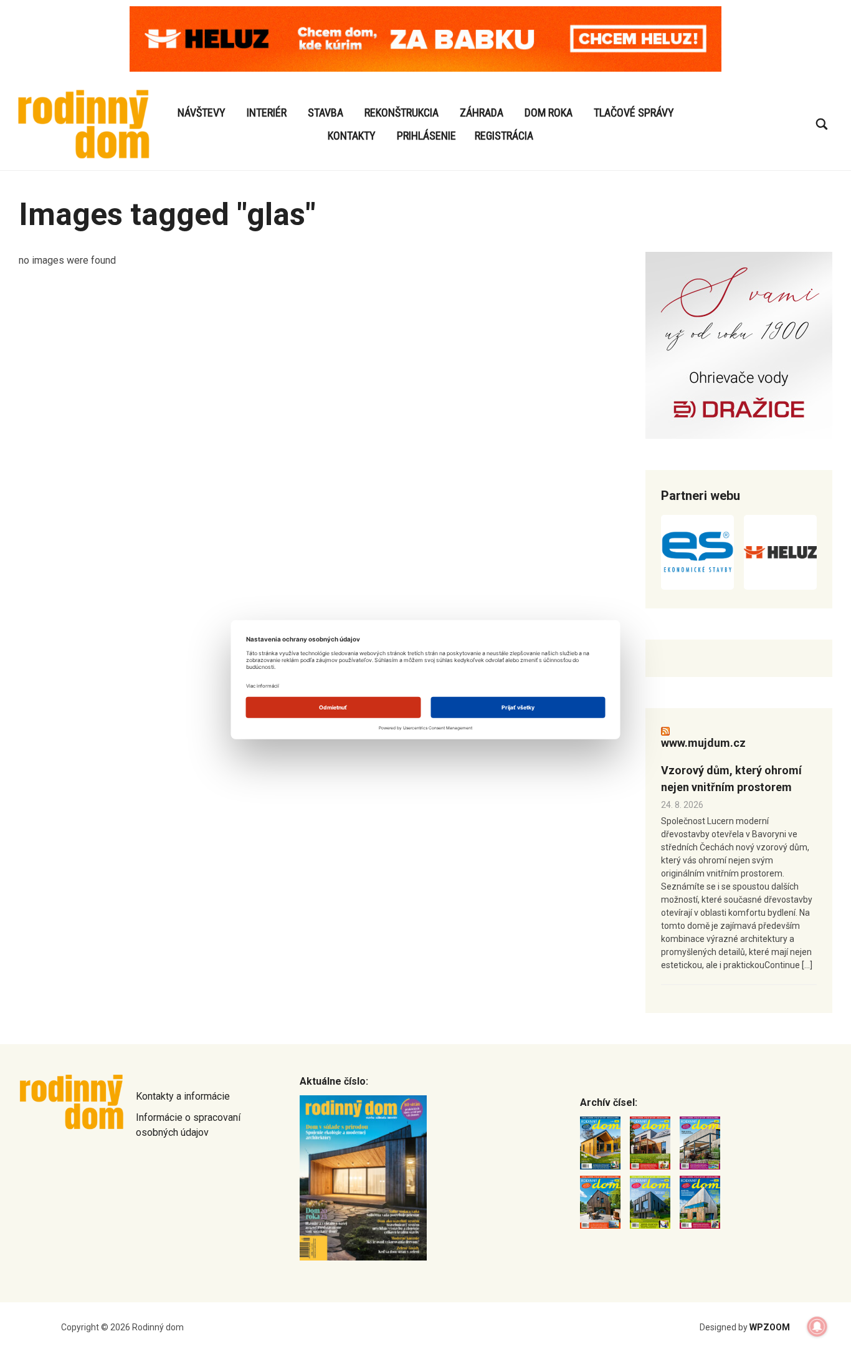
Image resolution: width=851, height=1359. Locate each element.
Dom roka (549, 112)
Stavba (325, 112)
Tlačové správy (634, 112)
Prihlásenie (426, 135)
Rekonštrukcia (401, 112)
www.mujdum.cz (703, 742)
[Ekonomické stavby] (697, 552)
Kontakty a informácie (183, 1096)
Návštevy (202, 112)
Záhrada (481, 112)
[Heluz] (780, 552)
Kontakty (352, 135)
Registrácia (504, 135)
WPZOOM (769, 1327)
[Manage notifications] (817, 1327)
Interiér (267, 112)
